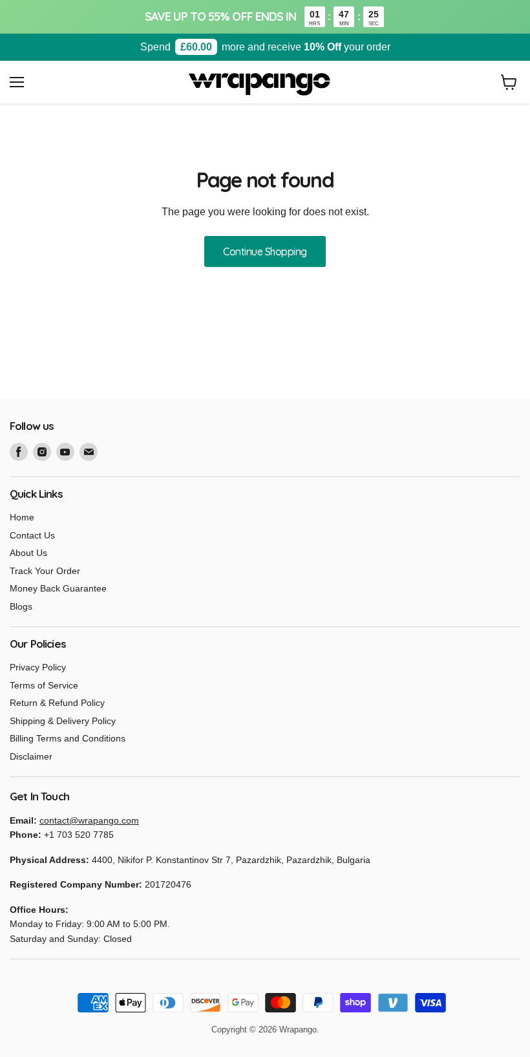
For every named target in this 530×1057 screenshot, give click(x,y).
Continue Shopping (265, 251)
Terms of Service (44, 685)
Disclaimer (31, 756)
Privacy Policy (38, 667)
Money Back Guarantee (58, 588)
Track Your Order (45, 571)
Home (22, 517)
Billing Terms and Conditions (67, 738)
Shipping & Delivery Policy (63, 721)
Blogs (21, 606)
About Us (28, 553)
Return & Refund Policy (57, 703)
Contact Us (32, 535)
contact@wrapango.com (89, 820)
